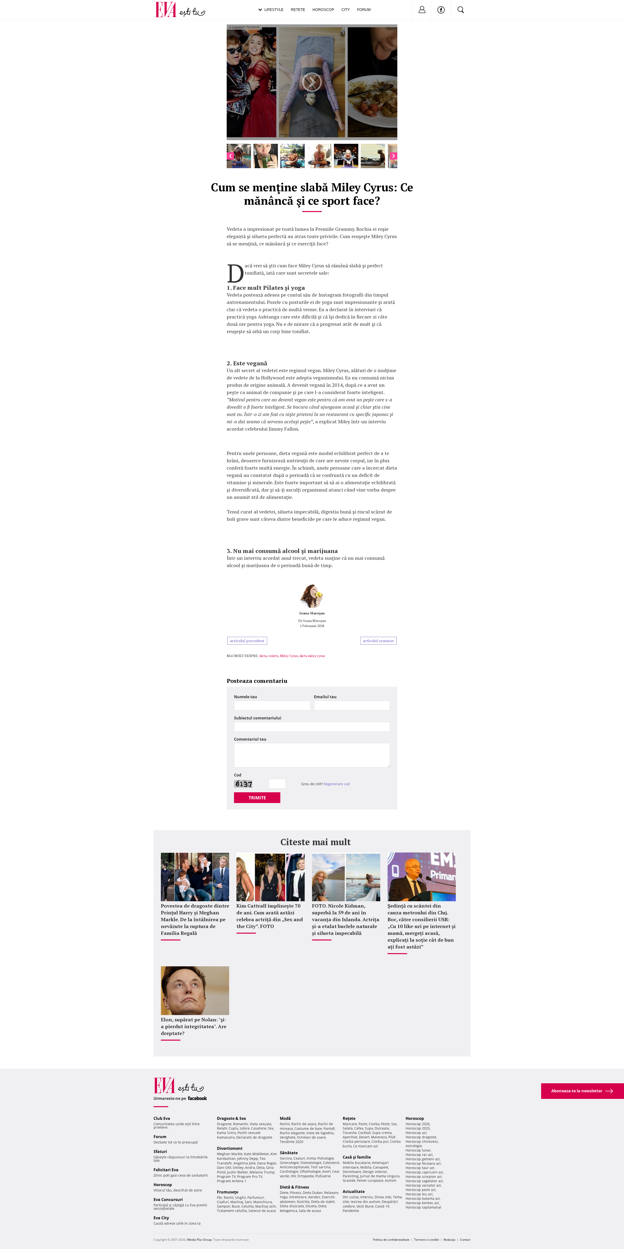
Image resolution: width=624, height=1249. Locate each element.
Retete (298, 10)
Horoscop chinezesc (422, 1141)
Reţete (349, 1118)
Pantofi (329, 1128)
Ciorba (374, 1124)
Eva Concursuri (168, 1199)
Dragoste (224, 1124)
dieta (263, 655)
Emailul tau (325, 696)
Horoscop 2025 (418, 1128)
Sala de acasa (310, 1210)
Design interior (375, 1171)
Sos (394, 1124)
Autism (390, 1180)
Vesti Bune (365, 1206)
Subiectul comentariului (257, 718)
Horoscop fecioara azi (423, 1163)
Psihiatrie (323, 1176)
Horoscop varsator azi (423, 1185)
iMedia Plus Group (199, 1240)
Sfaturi (160, 1151)
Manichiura (262, 1202)
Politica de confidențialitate (391, 1240)
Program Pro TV (249, 1176)
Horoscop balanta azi (423, 1198)
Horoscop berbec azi (422, 1203)
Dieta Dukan (313, 1192)
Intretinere (298, 1197)
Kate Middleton (256, 1154)
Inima (311, 1158)
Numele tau (245, 696)
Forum (364, 10)
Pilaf (391, 1137)
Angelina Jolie (245, 1163)
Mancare (350, 1124)
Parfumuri (255, 1197)
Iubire (245, 1128)
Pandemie (351, 1210)
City (345, 10)
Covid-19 (382, 1206)
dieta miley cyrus (312, 655)
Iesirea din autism (365, 1201)
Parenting (351, 1176)
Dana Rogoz (266, 1163)
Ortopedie (305, 1176)
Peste (385, 1124)
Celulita (247, 1206)
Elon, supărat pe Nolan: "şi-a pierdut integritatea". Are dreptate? (193, 1026)
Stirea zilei (382, 1197)
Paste (363, 1124)
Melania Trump (262, 1172)
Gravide (349, 1180)
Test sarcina (321, 1167)
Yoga (284, 1197)
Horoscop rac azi (419, 1154)
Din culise (351, 1197)
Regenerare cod (337, 784)
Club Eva (162, 1118)
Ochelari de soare (311, 1137)
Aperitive (350, 1137)
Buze (236, 1206)
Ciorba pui (380, 1141)
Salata (348, 1128)
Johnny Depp (247, 1158)
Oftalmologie (310, 1171)
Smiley (238, 1167)
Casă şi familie (357, 1157)
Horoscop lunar (418, 1150)
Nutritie (303, 1201)
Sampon (223, 1206)
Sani (248, 1202)
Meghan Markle (230, 1154)
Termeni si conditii (426, 1240)
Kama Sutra (226, 1132)
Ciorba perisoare (356, 1141)
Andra (250, 1167)
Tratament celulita (232, 1210)
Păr (219, 1197)
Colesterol (331, 1162)
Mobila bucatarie (356, 1162)
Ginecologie (289, 1162)
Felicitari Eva (166, 1169)
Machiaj (236, 1202)
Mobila (365, 1167)
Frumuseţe (227, 1192)
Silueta (311, 1206)
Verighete (287, 1137)
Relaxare (331, 1192)
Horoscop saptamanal (423, 1207)
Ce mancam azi (365, 1146)
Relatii (222, 1128)
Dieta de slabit (323, 1201)
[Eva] (169, 5)
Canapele (380, 1167)
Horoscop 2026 (418, 1124)
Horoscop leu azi (419, 1194)
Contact (465, 1240)
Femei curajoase (370, 1180)
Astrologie (414, 1145)
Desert (364, 1137)
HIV (293, 1176)
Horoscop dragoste (421, 1137)
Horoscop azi (416, 1132)
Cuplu (233, 1128)
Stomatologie (311, 1162)
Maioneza (379, 1137)
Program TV (226, 1176)
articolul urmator (378, 640)
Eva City (161, 1217)
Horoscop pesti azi (421, 1189)
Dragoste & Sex (231, 1118)
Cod (237, 775)
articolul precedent (247, 640)
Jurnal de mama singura (380, 1176)
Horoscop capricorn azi (424, 1172)
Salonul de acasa (262, 1210)
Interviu (366, 1197)
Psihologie (325, 1158)
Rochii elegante (292, 1133)
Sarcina (286, 1158)
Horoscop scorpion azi (424, 1176)
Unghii (240, 1197)
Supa (369, 1128)
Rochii (229, 1197)
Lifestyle (273, 10)
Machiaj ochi (265, 1206)
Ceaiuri (299, 1158)
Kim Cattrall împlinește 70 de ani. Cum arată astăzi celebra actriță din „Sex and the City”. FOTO (269, 915)
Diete (284, 1192)
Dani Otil (224, 1167)
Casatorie (258, 1128)
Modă (285, 1118)
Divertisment (230, 1148)
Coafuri (223, 1202)
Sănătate (289, 1152)
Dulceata (382, 1128)
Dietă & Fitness (294, 1187)
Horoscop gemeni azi (423, 1159)
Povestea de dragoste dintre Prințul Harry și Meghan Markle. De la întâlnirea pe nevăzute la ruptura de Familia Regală (195, 919)
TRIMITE (257, 798)
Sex (270, 1128)
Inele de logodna (320, 1133)
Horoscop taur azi (420, 1167)
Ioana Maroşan (312, 613)
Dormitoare (352, 1171)
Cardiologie (289, 1171)
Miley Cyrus (289, 655)
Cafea (358, 1128)
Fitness (295, 1192)
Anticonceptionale (294, 1167)
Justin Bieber (237, 1172)
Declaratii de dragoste (254, 1137)
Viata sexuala (260, 1124)
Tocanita (350, 1132)
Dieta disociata (292, 1206)
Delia (260, 1167)
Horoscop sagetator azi (424, 1181)
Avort (326, 1171)
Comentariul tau (250, 739)
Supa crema (382, 1132)
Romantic (240, 1124)
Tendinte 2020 (291, 1141)
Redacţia (449, 1240)
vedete (273, 655)
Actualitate (354, 1191)
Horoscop (323, 10)
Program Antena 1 (231, 1181)
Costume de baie (308, 1128)
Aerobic (314, 1197)
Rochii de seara (303, 1124)
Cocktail (364, 1132)
